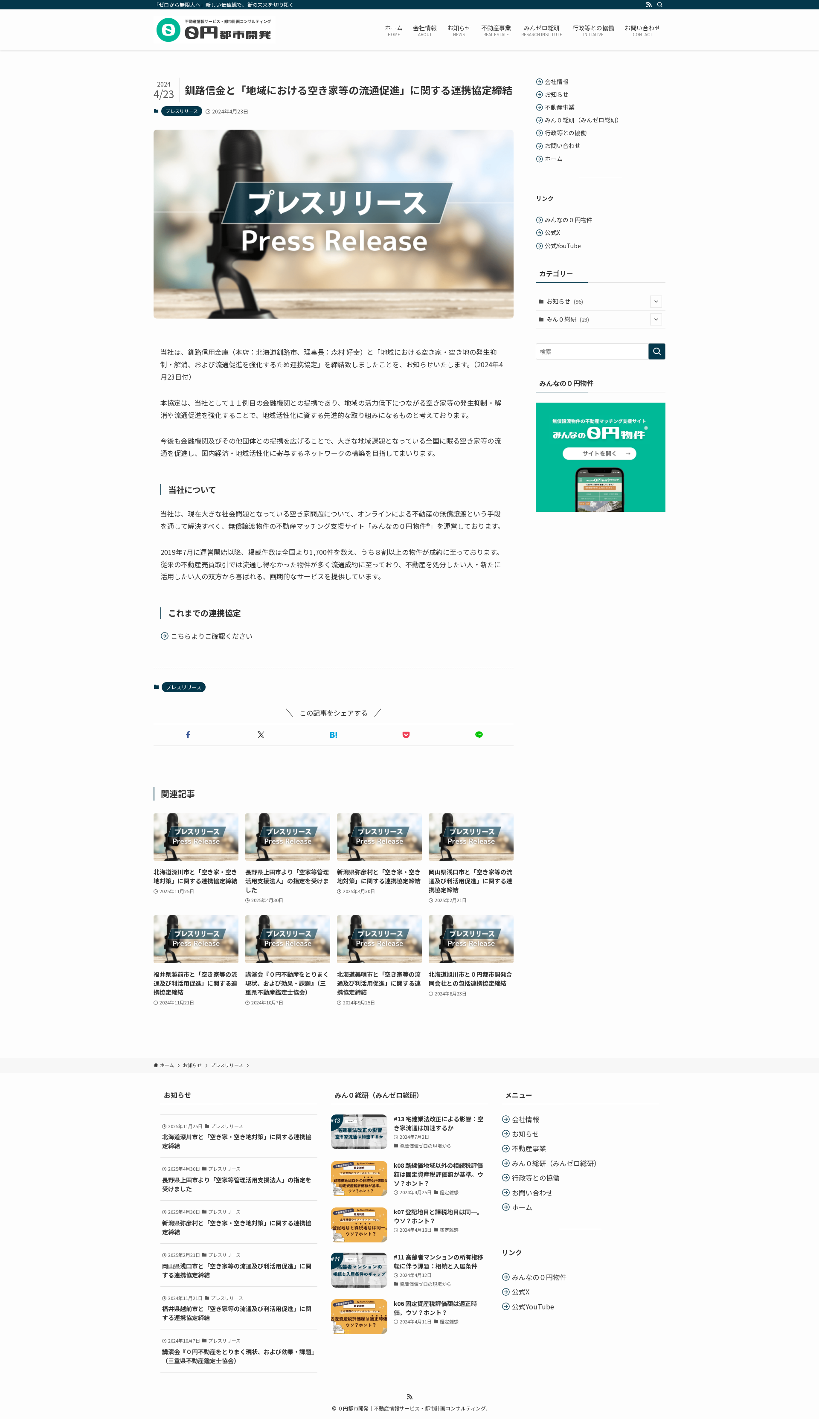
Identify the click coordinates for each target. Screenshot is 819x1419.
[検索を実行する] (656, 351)
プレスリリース (182, 110)
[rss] (648, 4)
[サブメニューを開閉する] (656, 302)
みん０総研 (567, 319)
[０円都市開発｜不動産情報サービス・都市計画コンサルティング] (215, 30)
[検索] (659, 4)
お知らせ (564, 301)
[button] (188, 735)
